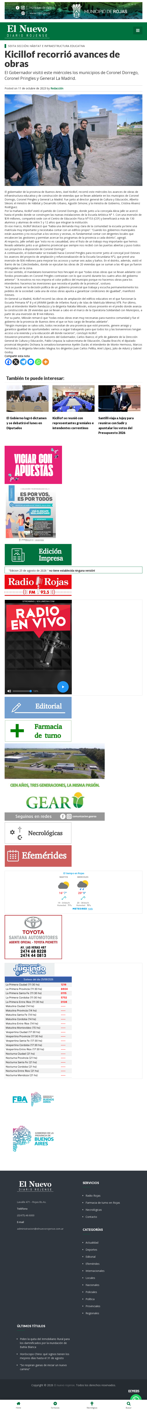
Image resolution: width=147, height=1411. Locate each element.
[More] (45, 362)
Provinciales (93, 1306)
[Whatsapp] (38, 362)
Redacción (57, 88)
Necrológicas (94, 1210)
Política (90, 1299)
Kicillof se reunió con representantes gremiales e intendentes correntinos (73, 423)
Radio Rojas (93, 1195)
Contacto (91, 1217)
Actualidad (92, 1242)
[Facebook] (8, 362)
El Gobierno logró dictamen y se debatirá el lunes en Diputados (27, 423)
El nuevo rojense (64, 1385)
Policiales (91, 1292)
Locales (90, 1278)
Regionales (92, 1313)
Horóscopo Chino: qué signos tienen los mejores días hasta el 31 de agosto (44, 1356)
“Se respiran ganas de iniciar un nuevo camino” (43, 1367)
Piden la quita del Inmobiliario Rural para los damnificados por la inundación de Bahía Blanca (45, 1343)
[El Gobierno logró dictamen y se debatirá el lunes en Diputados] (28, 398)
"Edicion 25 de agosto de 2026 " (52, 570)
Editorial (91, 1256)
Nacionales (92, 1285)
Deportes (91, 1249)
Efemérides (93, 1264)
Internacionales (95, 1271)
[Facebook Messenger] (30, 362)
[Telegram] (23, 362)
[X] (15, 362)
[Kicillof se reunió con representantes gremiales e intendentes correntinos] (73, 398)
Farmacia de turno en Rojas (103, 1202)
